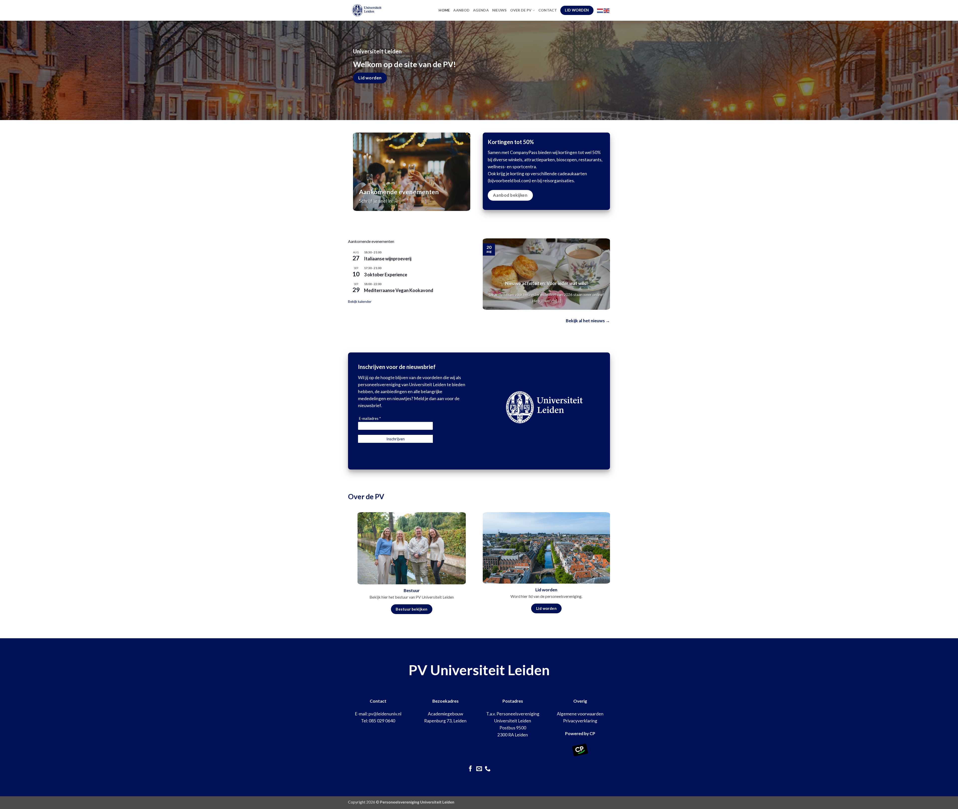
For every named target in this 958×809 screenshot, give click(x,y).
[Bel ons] (487, 769)
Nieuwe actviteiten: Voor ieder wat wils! (546, 283)
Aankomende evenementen (399, 191)
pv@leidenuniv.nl (384, 713)
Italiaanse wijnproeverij (387, 258)
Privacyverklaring (580, 720)
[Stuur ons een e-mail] (479, 769)
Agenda (481, 10)
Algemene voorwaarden (580, 713)
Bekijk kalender (359, 301)
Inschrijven (395, 439)
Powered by (577, 733)
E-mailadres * (370, 418)
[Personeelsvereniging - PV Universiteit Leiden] (377, 10)
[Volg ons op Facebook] (470, 769)
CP (592, 733)
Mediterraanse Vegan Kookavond (398, 290)
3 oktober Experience (385, 274)
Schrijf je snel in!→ (378, 201)
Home (444, 10)
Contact (547, 10)
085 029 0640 (382, 720)
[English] (606, 10)
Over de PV (521, 10)
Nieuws (499, 10)
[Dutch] (600, 10)
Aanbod (461, 10)
